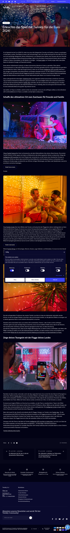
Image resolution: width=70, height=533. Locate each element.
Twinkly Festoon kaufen (10, 167)
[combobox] (53, 1)
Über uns (5, 490)
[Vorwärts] (47, 1)
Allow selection (35, 279)
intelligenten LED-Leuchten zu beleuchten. (41, 421)
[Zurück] (22, 1)
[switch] (27, 270)
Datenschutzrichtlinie (23, 490)
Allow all (55, 279)
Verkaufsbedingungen (23, 494)
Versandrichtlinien (22, 497)
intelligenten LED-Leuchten (51, 69)
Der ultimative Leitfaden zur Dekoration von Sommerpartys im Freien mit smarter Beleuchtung (49, 455)
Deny (15, 279)
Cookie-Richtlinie (22, 492)
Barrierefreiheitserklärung (24, 501)
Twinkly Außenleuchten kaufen (11, 430)
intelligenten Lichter (51, 407)
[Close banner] (64, 252)
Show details (59, 275)
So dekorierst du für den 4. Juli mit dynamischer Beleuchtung (18, 454)
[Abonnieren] (30, 517)
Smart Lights (41, 60)
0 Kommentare (64, 442)
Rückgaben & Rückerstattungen (25, 499)
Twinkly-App (26, 82)
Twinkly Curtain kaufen (10, 244)
